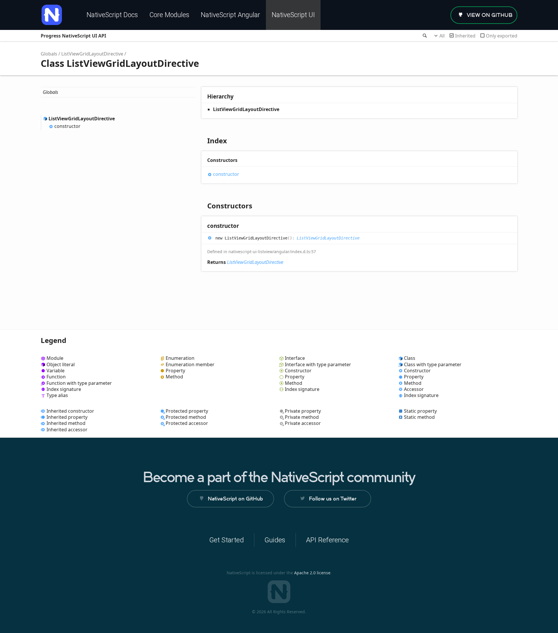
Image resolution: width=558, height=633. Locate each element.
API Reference (327, 540)
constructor (67, 126)
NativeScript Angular (230, 15)
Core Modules (169, 15)
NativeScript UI (293, 15)
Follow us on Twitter (332, 498)
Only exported (501, 36)
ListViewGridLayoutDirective (92, 54)
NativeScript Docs (112, 15)
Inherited (465, 36)
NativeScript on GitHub (235, 498)
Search (424, 36)
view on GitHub (489, 15)
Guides (274, 540)
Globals (49, 54)
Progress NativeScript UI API (73, 36)
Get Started (226, 540)
